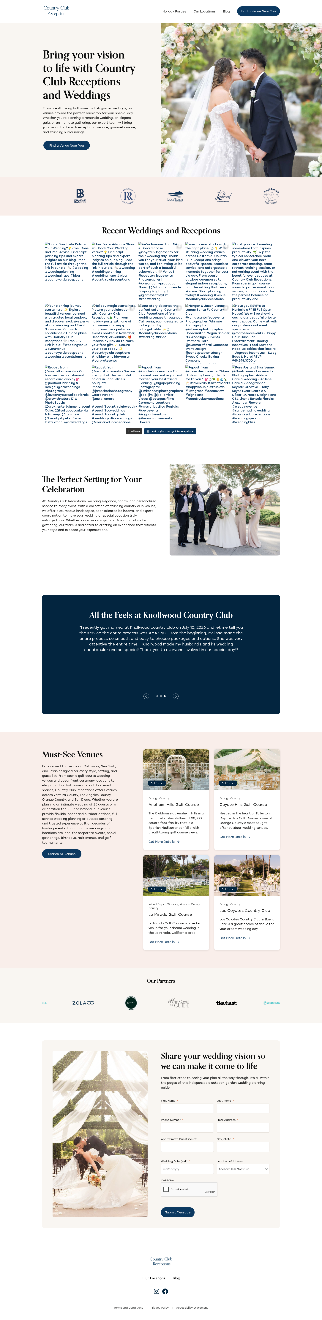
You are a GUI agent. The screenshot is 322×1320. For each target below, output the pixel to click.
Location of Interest (230, 1161)
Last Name (225, 1100)
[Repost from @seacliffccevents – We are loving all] (114, 395)
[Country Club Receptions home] (56, 11)
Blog (226, 11)
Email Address (228, 1120)
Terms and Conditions (128, 1307)
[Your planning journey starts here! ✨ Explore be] (67, 333)
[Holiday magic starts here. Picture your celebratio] (114, 333)
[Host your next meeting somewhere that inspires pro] (254, 272)
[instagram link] (156, 1291)
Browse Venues (59, 541)
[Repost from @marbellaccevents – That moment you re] (160, 395)
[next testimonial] (146, 696)
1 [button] (157, 695)
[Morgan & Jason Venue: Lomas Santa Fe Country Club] (207, 333)
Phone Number (172, 1120)
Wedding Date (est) (175, 1161)
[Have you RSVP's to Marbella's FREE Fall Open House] (254, 333)
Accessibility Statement (192, 1307)
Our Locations (205, 11)
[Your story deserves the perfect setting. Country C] (160, 333)
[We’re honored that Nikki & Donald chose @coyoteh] (160, 272)
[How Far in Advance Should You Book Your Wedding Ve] (114, 272)
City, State (225, 1139)
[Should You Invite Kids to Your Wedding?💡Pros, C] (67, 272)
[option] (88, 196)
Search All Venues (61, 854)
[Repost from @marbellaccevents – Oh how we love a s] (67, 395)
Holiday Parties (174, 11)
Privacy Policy (160, 1307)
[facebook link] (165, 1291)
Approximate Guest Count (179, 1139)
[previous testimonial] (176, 696)
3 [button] (164, 695)
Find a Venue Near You (258, 11)
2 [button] (161, 695)
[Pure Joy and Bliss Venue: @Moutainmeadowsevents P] (254, 395)
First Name (169, 1100)
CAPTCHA (167, 1180)
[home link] (161, 1262)
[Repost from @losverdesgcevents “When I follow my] (207, 395)
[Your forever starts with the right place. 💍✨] (207, 272)
